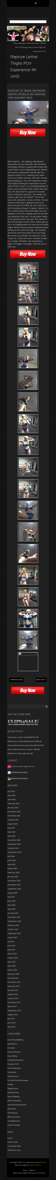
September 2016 (14, 1010)
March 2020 (12, 970)
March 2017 (12, 1006)
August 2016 (13, 1014)
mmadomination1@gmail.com (22, 766)
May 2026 (11, 795)
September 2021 (14, 933)
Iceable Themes (35, 1165)
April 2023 (11, 909)
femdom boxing (40, 94)
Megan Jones (13, 1088)
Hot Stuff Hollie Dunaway (18, 1080)
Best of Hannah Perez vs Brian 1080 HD (24, 749)
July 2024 (11, 856)
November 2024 (14, 844)
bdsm (32, 94)
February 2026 (13, 803)
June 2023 (11, 901)
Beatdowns (21, 43)
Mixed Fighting (13, 1096)
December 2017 (14, 1002)
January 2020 (13, 978)
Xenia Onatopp (14, 1125)
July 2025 (11, 828)
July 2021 (11, 941)
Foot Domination (14, 1068)
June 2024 (11, 860)
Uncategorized (14, 1121)
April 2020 (11, 966)
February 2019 (13, 986)
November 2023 (14, 884)
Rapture (29, 98)
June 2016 (11, 1022)
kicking (10, 98)
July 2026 (11, 791)
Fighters (32, 1170)
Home (15, 43)
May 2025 (11, 832)
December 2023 (14, 880)
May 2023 (11, 905)
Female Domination (33, 43)
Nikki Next (12, 1108)
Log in (10, 1138)
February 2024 (13, 872)
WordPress (42, 1162)
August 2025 (13, 824)
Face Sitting (12, 1056)
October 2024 (13, 848)
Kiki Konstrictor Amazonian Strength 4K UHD (26, 745)
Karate (10, 1084)
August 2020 (13, 958)
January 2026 (13, 807)
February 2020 (13, 974)
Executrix (11, 1048)
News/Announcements (17, 1104)
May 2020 (11, 962)
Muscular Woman (19, 98)
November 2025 (14, 815)
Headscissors (13, 1076)
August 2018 (13, 994)
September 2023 (14, 889)
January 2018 (13, 998)
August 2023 (13, 893)
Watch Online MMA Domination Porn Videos (29, 1173)
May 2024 (11, 864)
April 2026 (11, 799)
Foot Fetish (12, 1072)
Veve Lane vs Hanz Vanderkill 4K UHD (23, 737)
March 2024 (12, 868)
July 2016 (11, 1018)
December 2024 (14, 840)
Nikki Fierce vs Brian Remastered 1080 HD (25, 741)
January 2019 (13, 990)
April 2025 (11, 836)
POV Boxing (23, 47)
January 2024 (13, 876)
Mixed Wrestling (14, 1100)
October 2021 (13, 929)
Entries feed (13, 1142)
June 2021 (11, 945)
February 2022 (13, 925)
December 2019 (14, 982)
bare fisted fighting (15, 1039)
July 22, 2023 (14, 91)
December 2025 (14, 811)
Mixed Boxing (13, 1092)
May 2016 (11, 1026)
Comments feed (14, 1146)
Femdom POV (12, 94)
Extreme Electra (14, 1052)
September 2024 (14, 852)
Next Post (41, 680)
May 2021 (11, 949)
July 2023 (11, 897)
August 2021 (13, 937)
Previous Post (17, 680)
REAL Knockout (14, 1117)
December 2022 (14, 917)
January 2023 (13, 913)
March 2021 (12, 953)
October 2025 (13, 820)
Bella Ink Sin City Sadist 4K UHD (20, 753)
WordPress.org (14, 1150)
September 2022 (14, 921)
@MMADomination (19, 772)
